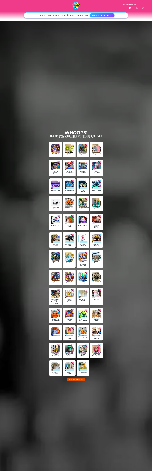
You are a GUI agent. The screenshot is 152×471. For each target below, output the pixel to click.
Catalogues (68, 15)
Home (42, 15)
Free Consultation (102, 15)
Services (52, 15)
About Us (82, 15)
